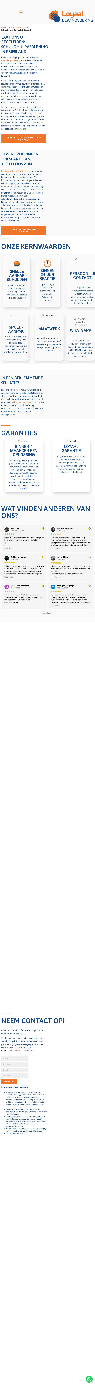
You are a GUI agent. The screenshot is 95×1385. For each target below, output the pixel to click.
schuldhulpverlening (10, 60)
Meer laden (47, 613)
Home (3, 27)
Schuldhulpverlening (17, 27)
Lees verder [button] (9, 548)
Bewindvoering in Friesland (13, 171)
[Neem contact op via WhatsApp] (89, 1379)
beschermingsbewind (24, 402)
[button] (21, 12)
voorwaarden (21, 1050)
